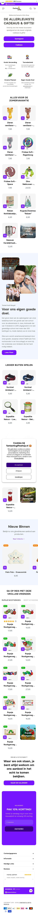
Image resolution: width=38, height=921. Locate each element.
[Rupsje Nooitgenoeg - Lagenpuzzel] (10, 732)
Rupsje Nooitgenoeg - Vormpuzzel (10, 714)
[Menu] (3, 8)
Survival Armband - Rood (10, 389)
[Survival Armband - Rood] (10, 377)
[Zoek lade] (31, 8)
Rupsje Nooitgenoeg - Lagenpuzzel (10, 743)
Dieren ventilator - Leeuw (10, 124)
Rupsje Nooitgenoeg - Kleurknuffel (10, 626)
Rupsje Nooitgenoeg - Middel (28, 623)
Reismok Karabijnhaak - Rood (10, 241)
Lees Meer (9, 352)
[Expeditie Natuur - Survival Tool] (10, 438)
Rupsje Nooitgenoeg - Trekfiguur (28, 684)
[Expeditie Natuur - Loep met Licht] (10, 407)
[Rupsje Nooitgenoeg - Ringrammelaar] (28, 644)
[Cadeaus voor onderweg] (28, 230)
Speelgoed (19, 39)
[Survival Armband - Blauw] (28, 377)
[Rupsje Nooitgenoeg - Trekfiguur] (28, 673)
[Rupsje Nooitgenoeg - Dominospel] (28, 702)
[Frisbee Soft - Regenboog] (28, 142)
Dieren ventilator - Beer (28, 124)
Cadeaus (19, 45)
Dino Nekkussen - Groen (28, 183)
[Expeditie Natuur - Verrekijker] (28, 438)
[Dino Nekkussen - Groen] (28, 171)
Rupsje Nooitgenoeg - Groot (10, 655)
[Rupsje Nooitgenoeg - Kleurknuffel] (10, 611)
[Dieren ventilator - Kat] (10, 142)
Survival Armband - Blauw (28, 389)
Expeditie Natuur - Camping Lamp (10, 506)
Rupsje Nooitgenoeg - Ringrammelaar (28, 655)
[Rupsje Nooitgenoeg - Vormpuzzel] (10, 702)
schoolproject (27, 86)
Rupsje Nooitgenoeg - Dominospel (28, 714)
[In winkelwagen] (5, 118)
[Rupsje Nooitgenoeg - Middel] (28, 611)
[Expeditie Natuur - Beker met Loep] (28, 407)
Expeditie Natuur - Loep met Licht (10, 418)
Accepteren (19, 465)
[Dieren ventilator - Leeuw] (10, 113)
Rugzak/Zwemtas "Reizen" (28, 212)
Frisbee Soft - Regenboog (28, 153)
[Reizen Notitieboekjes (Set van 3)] (10, 201)
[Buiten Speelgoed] (28, 495)
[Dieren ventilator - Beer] (28, 113)
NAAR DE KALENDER (19, 783)
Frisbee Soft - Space (10, 182)
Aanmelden (19, 829)
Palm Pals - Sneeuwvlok (15, 572)
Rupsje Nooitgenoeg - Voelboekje (10, 684)
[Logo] (17, 9)
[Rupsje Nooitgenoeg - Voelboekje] (10, 673)
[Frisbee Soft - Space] (10, 171)
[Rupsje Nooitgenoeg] (28, 732)
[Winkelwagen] (35, 8)
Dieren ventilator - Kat (10, 153)
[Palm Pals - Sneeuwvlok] (16, 556)
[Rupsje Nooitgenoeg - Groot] (10, 644)
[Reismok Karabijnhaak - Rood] (10, 230)
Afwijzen (19, 471)
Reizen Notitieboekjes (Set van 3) (10, 212)
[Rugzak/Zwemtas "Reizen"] (28, 201)
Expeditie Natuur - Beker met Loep (27, 418)
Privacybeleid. (19, 458)
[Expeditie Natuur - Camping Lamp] (10, 495)
